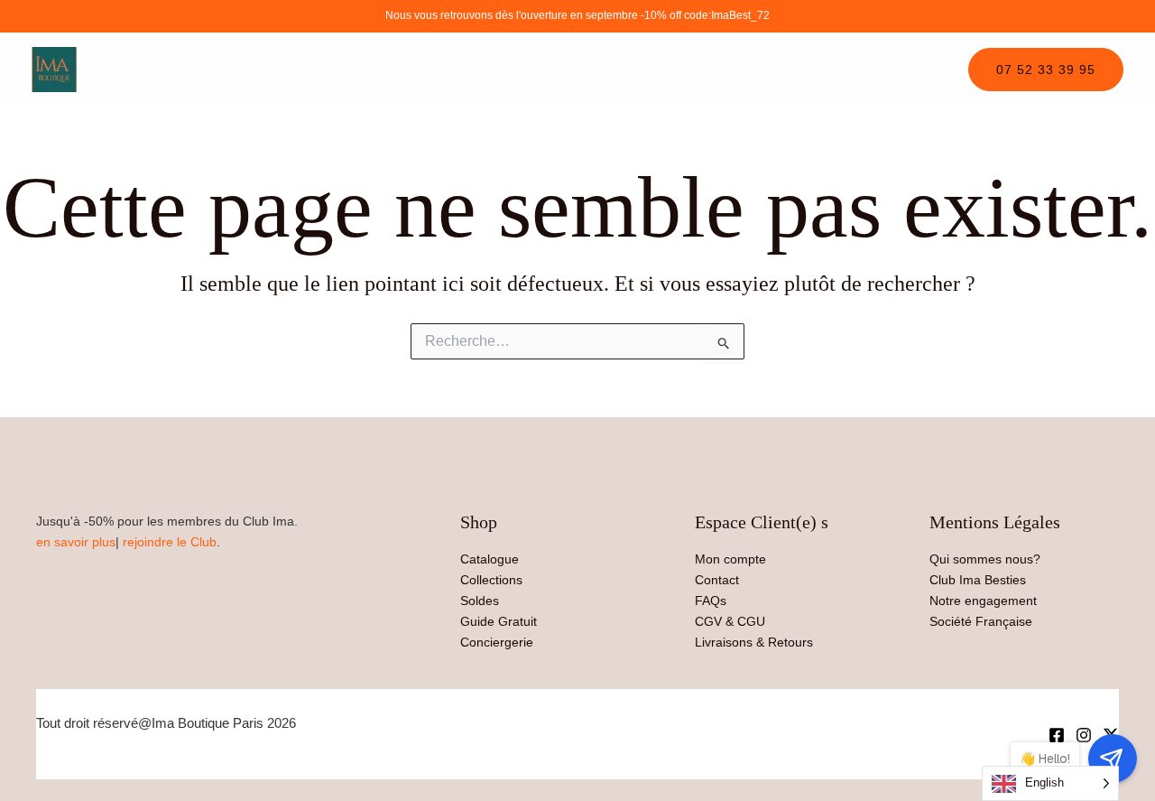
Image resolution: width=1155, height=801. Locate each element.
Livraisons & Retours (754, 642)
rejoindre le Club (170, 542)
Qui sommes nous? (984, 559)
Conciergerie (496, 642)
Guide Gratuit (498, 621)
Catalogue (489, 559)
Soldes (479, 600)
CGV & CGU (730, 621)
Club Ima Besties (977, 580)
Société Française (980, 621)
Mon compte (730, 559)
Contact (717, 580)
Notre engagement (983, 600)
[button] (1045, 70)
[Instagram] (1084, 735)
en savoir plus (76, 542)
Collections (491, 580)
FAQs (710, 600)
